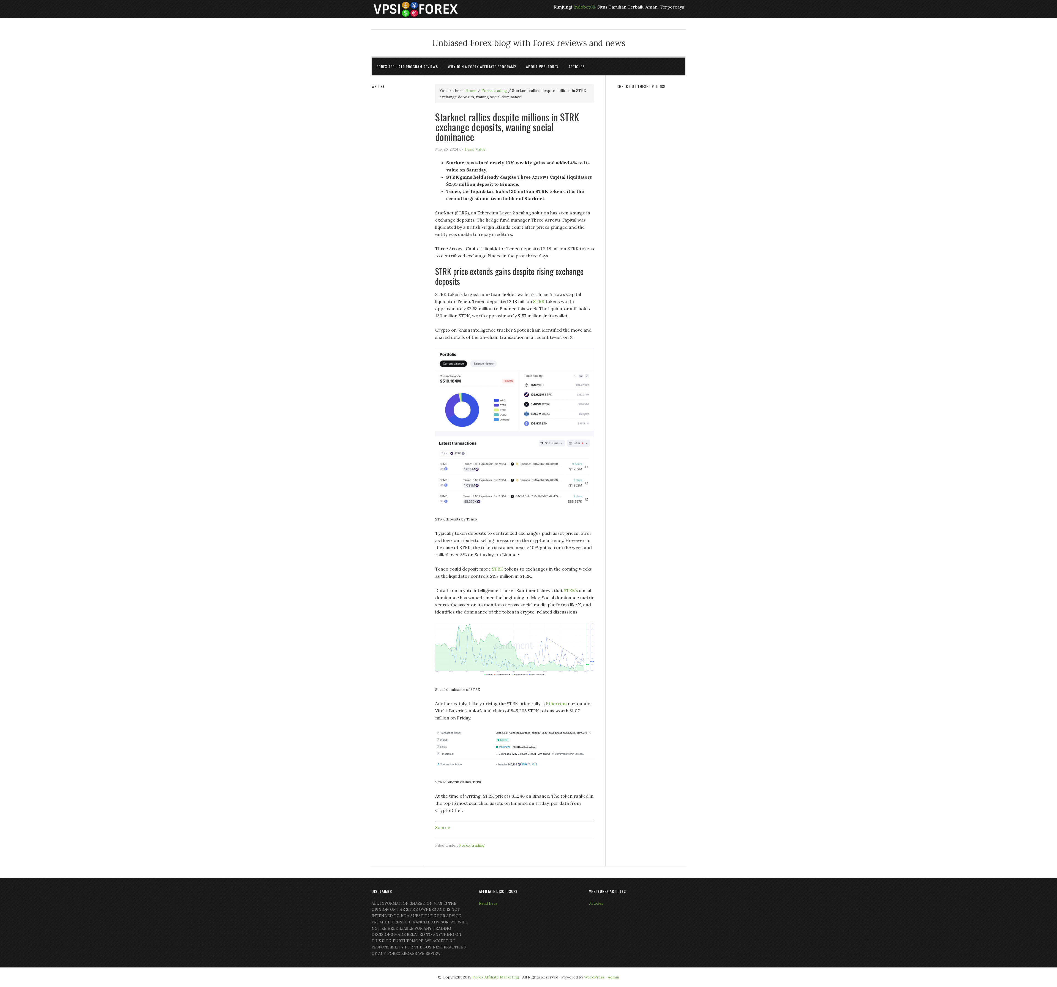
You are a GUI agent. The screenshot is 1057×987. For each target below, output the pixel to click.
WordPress (594, 977)
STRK (538, 301)
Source (442, 827)
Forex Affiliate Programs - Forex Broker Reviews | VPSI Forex (416, 9)
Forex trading (472, 845)
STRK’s (571, 590)
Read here (488, 903)
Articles (596, 903)
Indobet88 (584, 7)
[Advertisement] (651, 178)
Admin (613, 977)
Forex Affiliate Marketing (495, 977)
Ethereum (556, 703)
